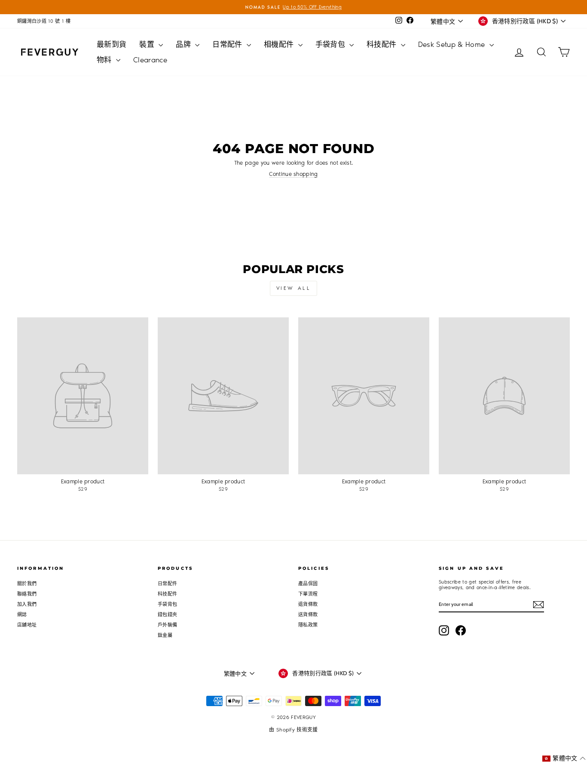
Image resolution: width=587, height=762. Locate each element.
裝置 (147, 44)
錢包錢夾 (167, 615)
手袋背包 (331, 44)
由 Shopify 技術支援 (293, 730)
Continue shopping (293, 174)
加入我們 (27, 604)
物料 (105, 59)
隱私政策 (308, 625)
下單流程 (308, 594)
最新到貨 (111, 44)
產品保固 (308, 584)
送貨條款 (308, 615)
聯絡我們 (27, 594)
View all (293, 288)
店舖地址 (27, 625)
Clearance (150, 59)
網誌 (22, 615)
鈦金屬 (165, 635)
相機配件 (280, 44)
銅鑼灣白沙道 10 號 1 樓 (43, 21)
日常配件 (228, 44)
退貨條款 (308, 604)
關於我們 (27, 584)
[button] (564, 758)
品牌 (184, 44)
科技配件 (383, 44)
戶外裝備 (167, 625)
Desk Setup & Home (452, 44)
